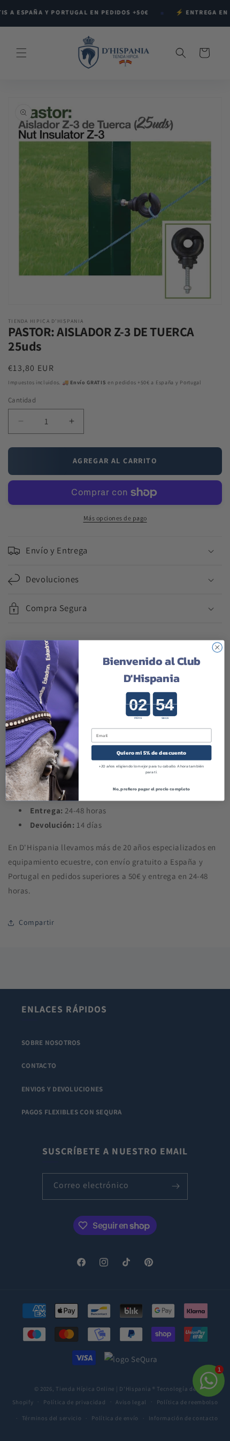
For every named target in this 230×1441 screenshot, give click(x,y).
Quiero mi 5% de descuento (152, 753)
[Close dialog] (217, 647)
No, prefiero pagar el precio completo (151, 788)
